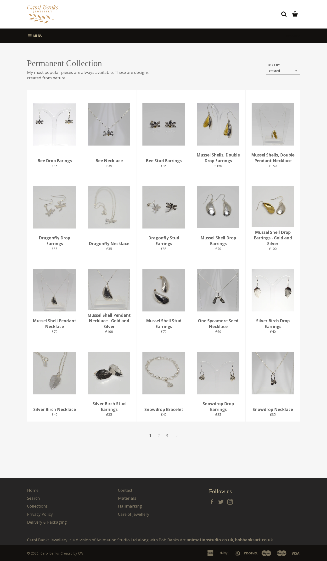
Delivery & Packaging (47, 522)
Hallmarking (130, 506)
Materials (127, 498)
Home (33, 490)
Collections (37, 506)
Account (293, 36)
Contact (125, 490)
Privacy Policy (40, 514)
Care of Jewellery (133, 514)
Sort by (273, 65)
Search (33, 498)
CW (80, 553)
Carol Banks (49, 553)
